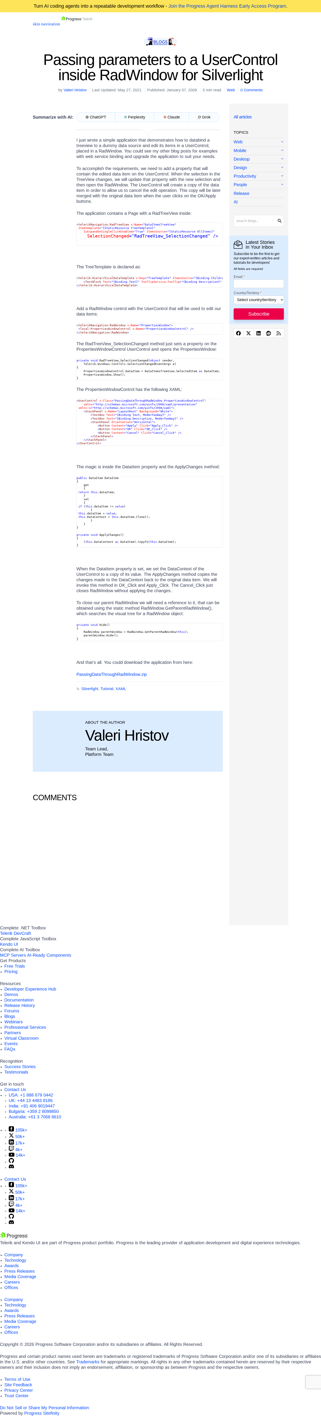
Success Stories (20, 1066)
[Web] (259, 142)
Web (231, 90)
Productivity (245, 176)
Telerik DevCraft (15, 933)
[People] (259, 185)
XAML (121, 689)
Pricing (10, 971)
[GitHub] (11, 1161)
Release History (19, 1005)
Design (240, 167)
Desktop (242, 159)
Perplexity (136, 117)
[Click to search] (280, 221)
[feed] (279, 333)
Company (13, 1254)
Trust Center (16, 1395)
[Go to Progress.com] (14, 1237)
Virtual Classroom (21, 1038)
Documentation (19, 1000)
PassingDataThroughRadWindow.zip (111, 674)
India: (32, 1106)
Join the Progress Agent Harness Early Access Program (227, 6)
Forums (11, 1010)
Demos (11, 994)
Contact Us (15, 1089)
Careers (12, 1282)
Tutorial (106, 689)
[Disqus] (128, 862)
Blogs (9, 1016)
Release (241, 193)
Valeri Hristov (75, 90)
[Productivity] (259, 176)
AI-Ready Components (49, 955)
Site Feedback (18, 1384)
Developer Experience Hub (30, 989)
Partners (12, 1032)
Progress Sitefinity (41, 1413)
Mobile (240, 150)
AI (236, 202)
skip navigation (46, 23)
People (240, 184)
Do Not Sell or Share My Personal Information (44, 1407)
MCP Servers (13, 955)
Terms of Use (17, 1379)
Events (11, 1043)
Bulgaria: (34, 1111)
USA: (31, 1095)
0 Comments (251, 90)
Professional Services (25, 1027)
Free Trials (14, 966)
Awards (11, 1265)
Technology (15, 1260)
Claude (173, 117)
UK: (31, 1100)
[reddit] (269, 333)
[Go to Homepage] (77, 23)
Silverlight (89, 689)
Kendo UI (9, 944)
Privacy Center (18, 1390)
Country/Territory (246, 293)
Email (238, 277)
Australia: (35, 1116)
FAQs (9, 1049)
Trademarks (87, 1361)
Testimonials (16, 1072)
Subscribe (258, 314)
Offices (11, 1287)
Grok (206, 117)
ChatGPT (98, 117)
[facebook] (239, 333)
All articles (243, 117)
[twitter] (249, 333)
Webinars (13, 1021)
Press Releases (19, 1271)
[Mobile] (259, 151)
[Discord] (11, 1167)
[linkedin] (259, 333)
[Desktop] (259, 159)
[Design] (259, 168)
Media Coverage (20, 1276)
